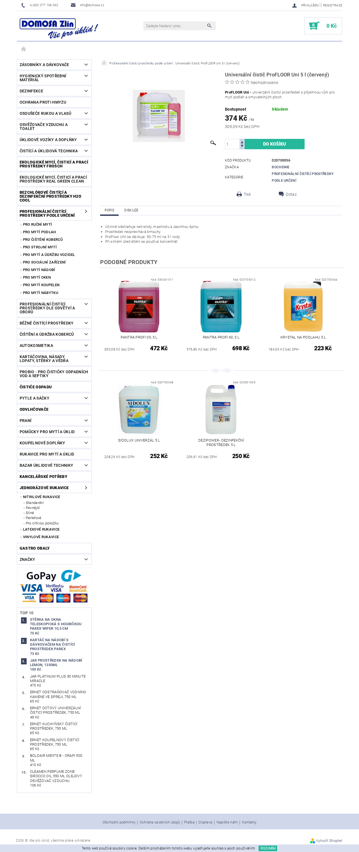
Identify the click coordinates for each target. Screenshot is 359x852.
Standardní (35, 503)
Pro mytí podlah (39, 232)
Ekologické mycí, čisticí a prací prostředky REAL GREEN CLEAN (53, 179)
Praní (26, 420)
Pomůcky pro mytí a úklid (47, 431)
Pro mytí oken (37, 277)
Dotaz (291, 194)
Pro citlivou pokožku (42, 523)
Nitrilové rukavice (41, 497)
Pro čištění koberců (43, 239)
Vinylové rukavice (41, 537)
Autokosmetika (36, 345)
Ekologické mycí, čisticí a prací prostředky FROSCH (54, 164)
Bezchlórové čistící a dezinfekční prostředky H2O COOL (50, 196)
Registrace (332, 5)
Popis (109, 210)
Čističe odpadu (36, 387)
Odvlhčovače (34, 409)
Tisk (247, 194)
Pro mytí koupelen (41, 285)
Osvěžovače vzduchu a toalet (44, 126)
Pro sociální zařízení (44, 262)
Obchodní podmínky (119, 822)
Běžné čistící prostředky (47, 323)
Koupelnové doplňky (42, 443)
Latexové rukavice (41, 529)
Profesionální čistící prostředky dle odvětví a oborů (47, 308)
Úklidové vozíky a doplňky (48, 139)
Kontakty (249, 822)
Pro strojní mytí (40, 247)
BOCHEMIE (281, 167)
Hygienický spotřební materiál (43, 78)
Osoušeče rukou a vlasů (45, 113)
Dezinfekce (31, 91)
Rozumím (268, 848)
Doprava (205, 822)
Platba (189, 822)
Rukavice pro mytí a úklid (47, 454)
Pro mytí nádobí (39, 270)
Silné (30, 513)
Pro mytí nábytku (40, 293)
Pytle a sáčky (34, 398)
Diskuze (131, 210)
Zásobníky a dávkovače (44, 64)
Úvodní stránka (24, 49)
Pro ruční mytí (37, 224)
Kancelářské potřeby (43, 476)
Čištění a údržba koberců (47, 334)
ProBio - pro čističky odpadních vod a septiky (54, 374)
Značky (27, 559)
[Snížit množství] (242, 146)
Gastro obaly (35, 548)
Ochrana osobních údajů (160, 822)
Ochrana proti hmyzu (43, 102)
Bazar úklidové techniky (46, 465)
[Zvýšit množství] (242, 141)
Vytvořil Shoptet (329, 841)
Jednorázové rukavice (44, 487)
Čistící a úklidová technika (49, 151)
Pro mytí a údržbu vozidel (49, 255)
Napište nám (227, 822)
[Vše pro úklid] (59, 28)
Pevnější (33, 508)
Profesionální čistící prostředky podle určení (47, 213)
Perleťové (34, 518)
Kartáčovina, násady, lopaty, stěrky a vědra (44, 358)
